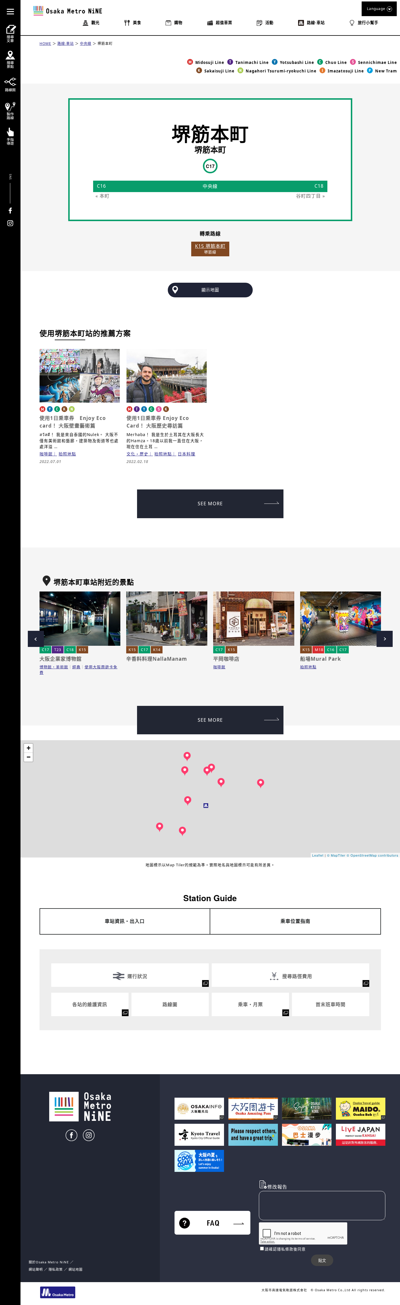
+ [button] (29, 748)
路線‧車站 (65, 43)
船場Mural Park (320, 658)
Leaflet (318, 855)
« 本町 (102, 196)
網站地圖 (76, 1269)
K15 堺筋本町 (210, 246)
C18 (70, 649)
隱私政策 (56, 1269)
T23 (57, 649)
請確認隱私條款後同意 (285, 1249)
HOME (45, 43)
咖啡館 (46, 454)
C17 (45, 649)
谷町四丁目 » (310, 196)
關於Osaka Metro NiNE (49, 1262)
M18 (319, 649)
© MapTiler (336, 855)
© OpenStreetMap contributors (373, 855)
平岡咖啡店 (226, 658)
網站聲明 (36, 1269)
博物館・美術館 (54, 667)
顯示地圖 (210, 290)
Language (376, 8)
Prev (36, 639)
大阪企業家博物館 (61, 658)
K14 (156, 649)
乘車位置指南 (295, 921)
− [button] (29, 757)
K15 (82, 649)
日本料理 (186, 454)
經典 (76, 667)
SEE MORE (210, 503)
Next (385, 639)
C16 (330, 649)
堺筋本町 (105, 43)
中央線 (85, 43)
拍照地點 (67, 454)
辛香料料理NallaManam (156, 658)
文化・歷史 (137, 454)
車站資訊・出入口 (125, 921)
